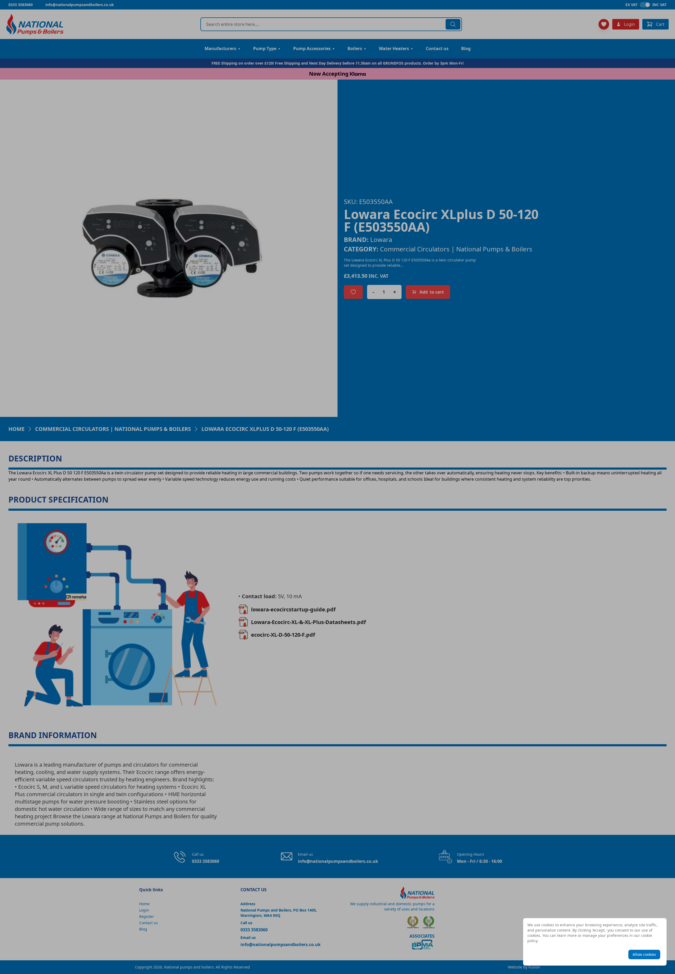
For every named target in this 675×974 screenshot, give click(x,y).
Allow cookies (644, 954)
